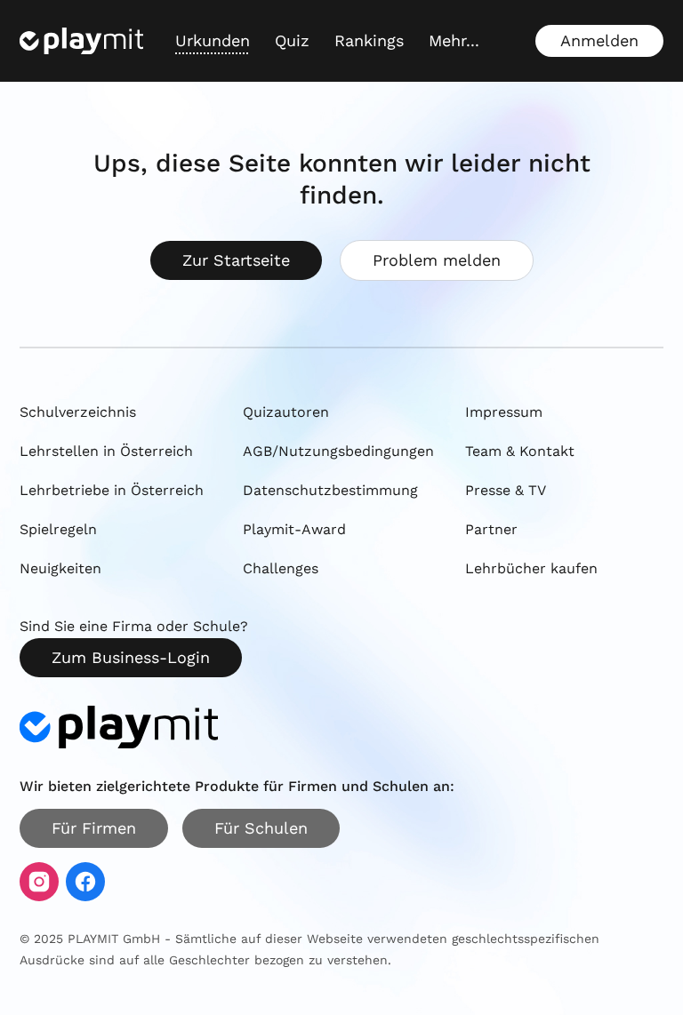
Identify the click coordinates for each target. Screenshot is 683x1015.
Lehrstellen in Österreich (106, 451)
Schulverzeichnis (78, 412)
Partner (491, 529)
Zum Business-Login (131, 657)
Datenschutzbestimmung (330, 490)
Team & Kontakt (520, 451)
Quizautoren (286, 412)
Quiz (292, 40)
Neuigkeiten (60, 568)
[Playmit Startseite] (81, 41)
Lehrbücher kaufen (531, 568)
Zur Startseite (236, 260)
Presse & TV (505, 490)
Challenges (280, 568)
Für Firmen (94, 828)
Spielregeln (58, 529)
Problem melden (437, 260)
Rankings (369, 40)
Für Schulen (261, 828)
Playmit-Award (294, 529)
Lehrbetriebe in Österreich (112, 490)
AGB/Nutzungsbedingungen (338, 451)
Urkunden (212, 40)
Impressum (503, 412)
